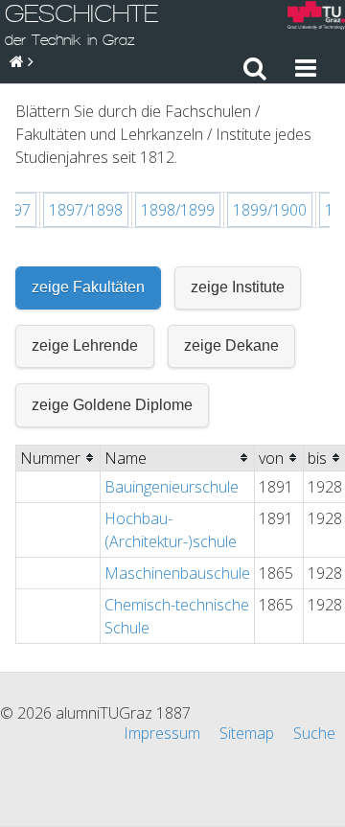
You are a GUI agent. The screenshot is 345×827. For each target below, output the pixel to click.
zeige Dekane (231, 345)
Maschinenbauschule (177, 573)
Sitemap (246, 733)
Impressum (162, 733)
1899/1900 (270, 209)
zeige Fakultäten (88, 287)
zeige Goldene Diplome (112, 405)
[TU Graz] (316, 17)
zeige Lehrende (85, 345)
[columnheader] (58, 458)
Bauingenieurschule (171, 486)
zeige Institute (238, 287)
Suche (314, 733)
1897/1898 (86, 209)
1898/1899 (178, 209)
